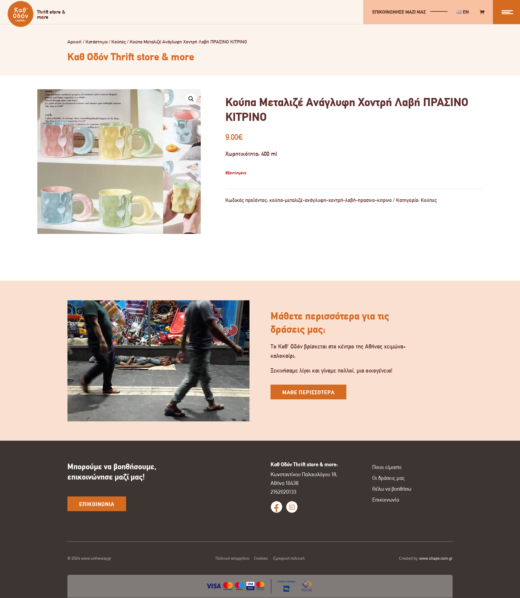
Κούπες (118, 42)
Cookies (261, 558)
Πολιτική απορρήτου (232, 558)
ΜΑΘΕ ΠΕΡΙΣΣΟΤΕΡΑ (308, 392)
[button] (191, 98)
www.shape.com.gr (436, 558)
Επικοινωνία (385, 500)
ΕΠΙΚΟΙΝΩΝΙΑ (96, 504)
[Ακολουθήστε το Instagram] (292, 507)
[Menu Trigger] (506, 12)
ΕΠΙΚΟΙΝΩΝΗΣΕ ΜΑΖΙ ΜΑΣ (399, 12)
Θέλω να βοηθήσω (391, 489)
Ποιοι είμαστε (387, 467)
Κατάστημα (96, 42)
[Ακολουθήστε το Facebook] (277, 507)
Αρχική (74, 42)
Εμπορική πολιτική (289, 558)
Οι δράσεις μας (388, 478)
